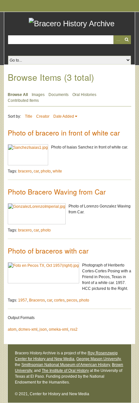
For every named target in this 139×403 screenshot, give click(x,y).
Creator (42, 116)
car (36, 171)
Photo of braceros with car (48, 250)
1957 (22, 300)
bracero (25, 171)
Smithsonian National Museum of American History (65, 364)
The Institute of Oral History (65, 370)
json (43, 329)
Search (126, 39)
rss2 (74, 329)
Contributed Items (23, 100)
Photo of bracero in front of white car (64, 132)
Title (28, 116)
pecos (72, 300)
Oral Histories (84, 94)
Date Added (63, 116)
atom (12, 329)
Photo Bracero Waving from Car (57, 191)
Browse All (18, 94)
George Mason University (98, 359)
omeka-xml (58, 329)
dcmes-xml (27, 329)
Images (38, 94)
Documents (58, 94)
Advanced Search (117, 39)
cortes (59, 300)
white (57, 171)
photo (46, 171)
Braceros (37, 300)
